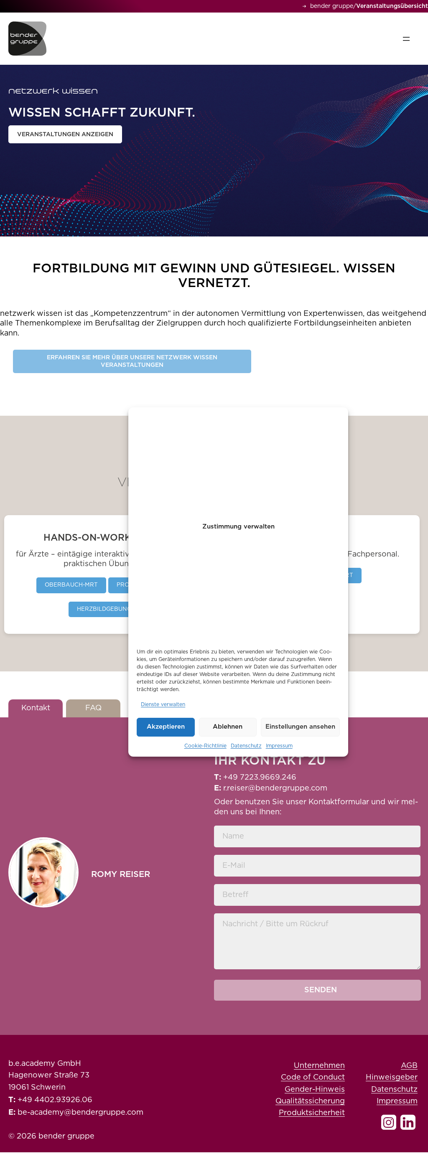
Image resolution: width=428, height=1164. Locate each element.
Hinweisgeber (392, 1077)
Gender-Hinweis (315, 1089)
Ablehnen (227, 727)
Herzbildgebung (104, 609)
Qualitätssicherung (310, 1101)
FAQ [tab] (93, 708)
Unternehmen (319, 1066)
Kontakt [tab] (35, 708)
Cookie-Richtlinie (205, 745)
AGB (409, 1066)
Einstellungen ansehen (300, 727)
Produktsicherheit (312, 1113)
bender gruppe (331, 6)
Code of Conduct (313, 1077)
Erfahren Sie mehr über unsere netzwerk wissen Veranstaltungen (132, 361)
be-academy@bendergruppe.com (80, 1112)
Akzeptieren (166, 727)
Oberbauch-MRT (71, 585)
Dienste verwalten (163, 704)
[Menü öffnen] (406, 39)
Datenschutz (246, 745)
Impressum (279, 745)
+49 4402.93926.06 (55, 1100)
